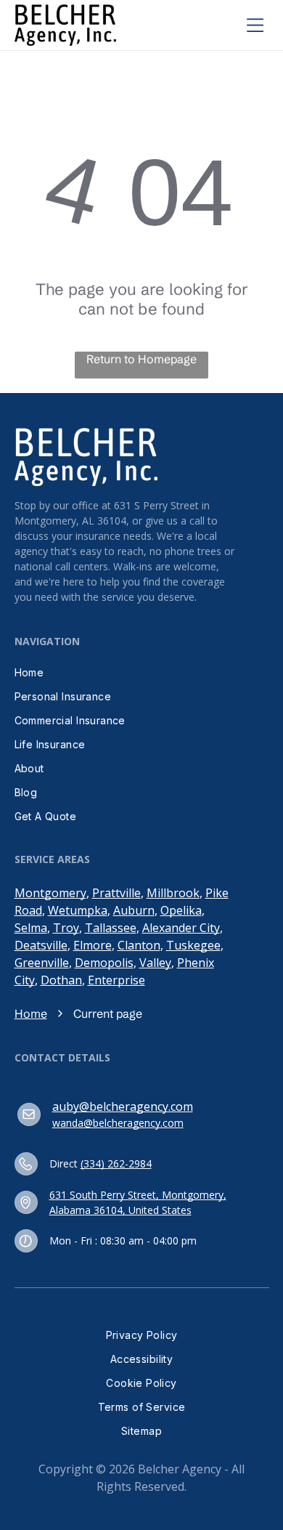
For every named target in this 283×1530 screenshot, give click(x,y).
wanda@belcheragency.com (118, 1123)
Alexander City (181, 928)
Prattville (116, 893)
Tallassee (110, 928)
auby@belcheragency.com (122, 1106)
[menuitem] (142, 672)
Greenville (42, 963)
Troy (66, 928)
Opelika (181, 910)
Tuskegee (193, 945)
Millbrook (173, 893)
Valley (155, 963)
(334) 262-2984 (116, 1163)
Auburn (134, 910)
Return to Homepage (141, 359)
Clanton (139, 945)
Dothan (61, 980)
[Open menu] (255, 24)
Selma (31, 928)
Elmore (92, 945)
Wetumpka (77, 910)
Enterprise (116, 980)
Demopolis (104, 963)
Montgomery (50, 893)
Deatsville (41, 945)
